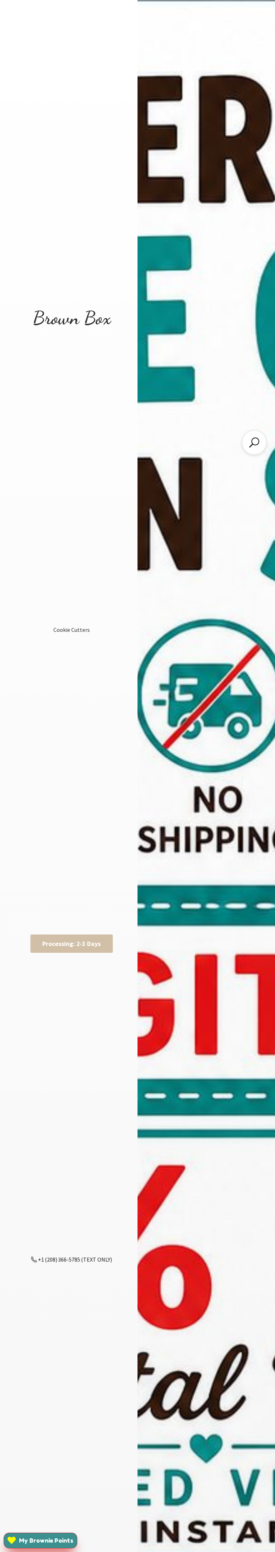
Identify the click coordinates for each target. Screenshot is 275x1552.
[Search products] (254, 442)
